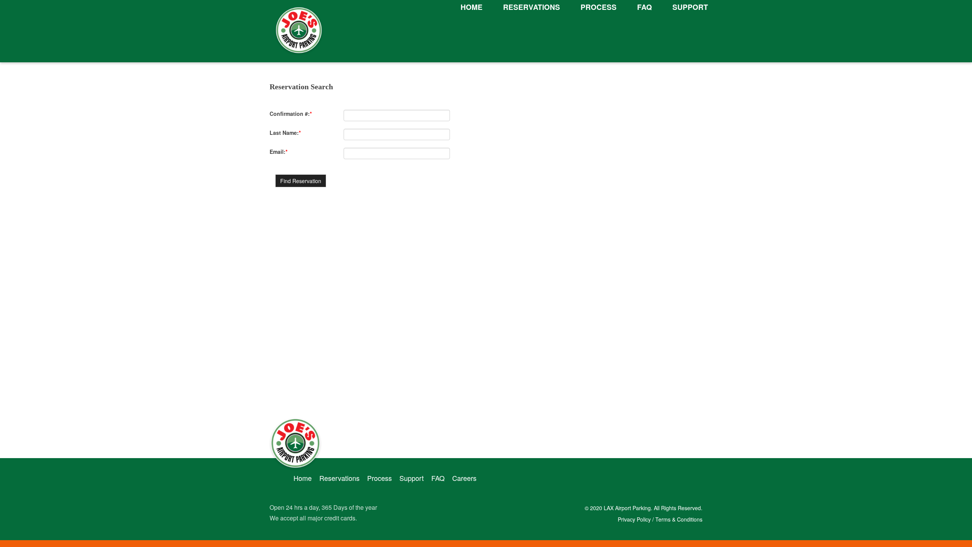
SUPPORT (690, 7)
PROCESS (599, 7)
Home (302, 478)
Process (379, 478)
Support (411, 478)
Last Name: (285, 132)
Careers (464, 478)
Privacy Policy (635, 519)
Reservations (339, 478)
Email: (278, 151)
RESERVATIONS (531, 7)
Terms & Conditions (678, 519)
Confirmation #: (291, 113)
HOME (472, 7)
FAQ (644, 7)
